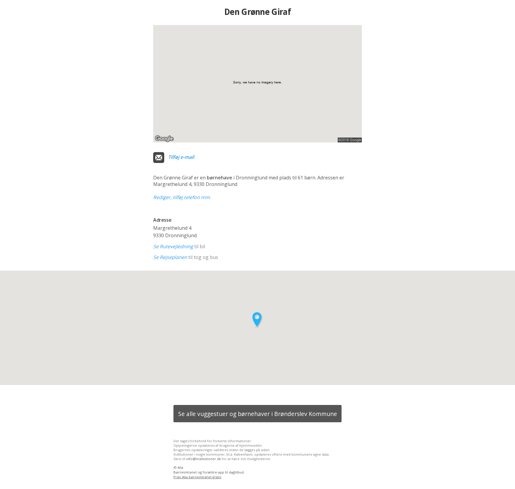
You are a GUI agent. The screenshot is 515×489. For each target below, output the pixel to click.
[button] (257, 320)
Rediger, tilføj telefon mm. (182, 197)
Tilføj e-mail (181, 157)
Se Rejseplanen (170, 257)
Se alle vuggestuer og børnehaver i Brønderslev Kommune (257, 414)
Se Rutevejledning (173, 246)
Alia (180, 467)
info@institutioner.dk (203, 459)
